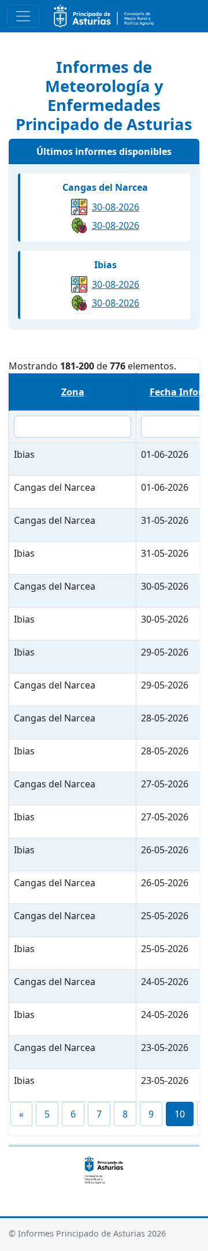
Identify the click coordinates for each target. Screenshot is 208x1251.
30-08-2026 (115, 207)
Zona (72, 392)
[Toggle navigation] (23, 16)
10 (179, 1114)
